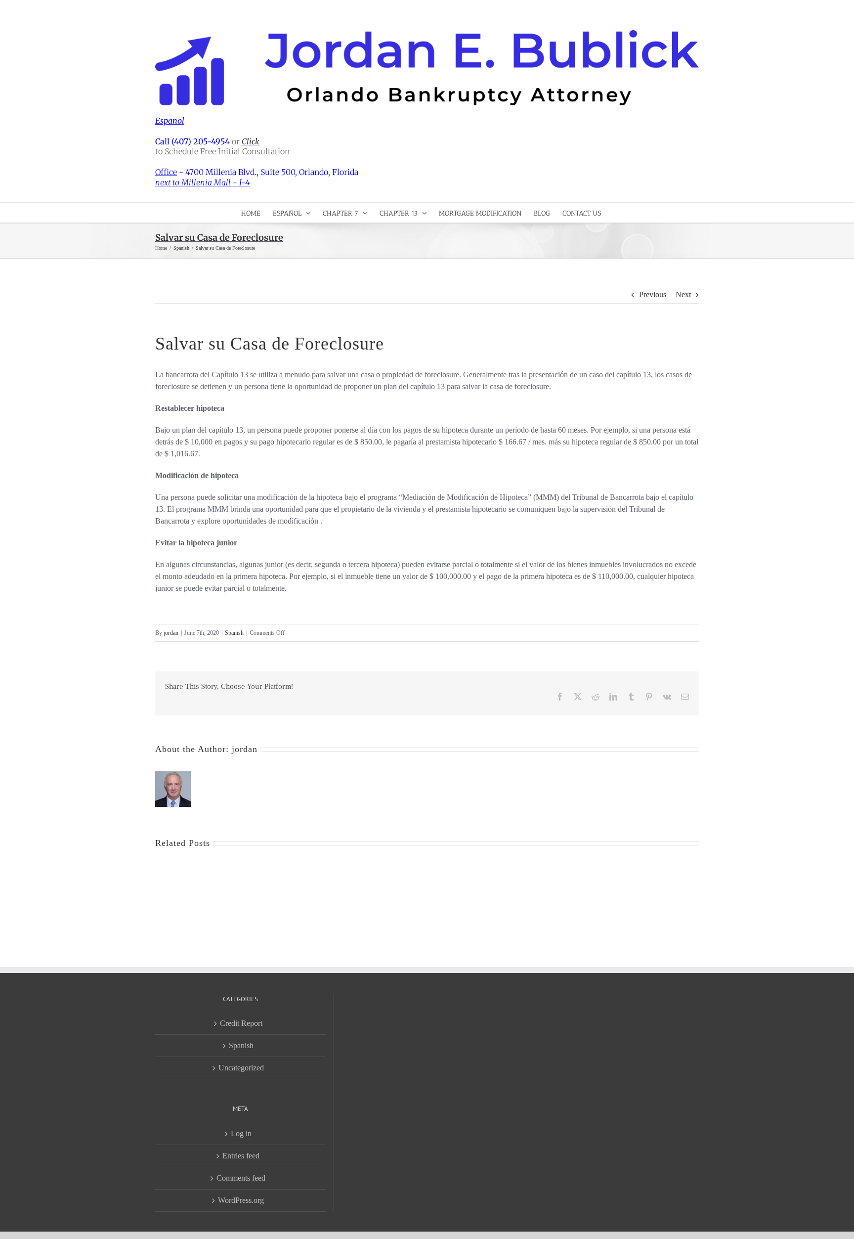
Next (683, 294)
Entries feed (240, 1155)
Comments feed (240, 1178)
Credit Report (241, 1023)
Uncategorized (241, 1067)
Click (250, 141)
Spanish (234, 632)
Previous (652, 294)
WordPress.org (241, 1200)
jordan (171, 632)
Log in (241, 1133)
